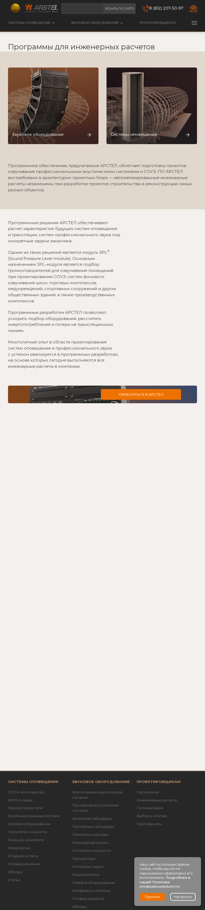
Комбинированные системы (34, 816)
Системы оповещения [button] (29, 23)
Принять (152, 897)
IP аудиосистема (23, 856)
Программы (148, 792)
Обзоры (15, 872)
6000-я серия (20, 800)
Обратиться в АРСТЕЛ (141, 394)
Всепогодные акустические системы (97, 795)
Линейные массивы (90, 834)
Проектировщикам (157, 23)
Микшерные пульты (90, 842)
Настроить (183, 897)
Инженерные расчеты (157, 800)
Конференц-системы (91, 890)
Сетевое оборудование (29, 824)
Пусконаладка (150, 808)
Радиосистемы (85, 874)
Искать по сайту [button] (119, 8)
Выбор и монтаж (152, 816)
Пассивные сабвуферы (93, 826)
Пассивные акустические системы (95, 808)
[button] (194, 22)
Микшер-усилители (26, 840)
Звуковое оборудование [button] (95, 23)
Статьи (14, 880)
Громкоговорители (25, 808)
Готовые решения (24, 864)
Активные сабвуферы (92, 818)
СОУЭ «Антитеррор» (26, 792)
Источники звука (87, 866)
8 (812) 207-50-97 (166, 8)
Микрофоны (19, 848)
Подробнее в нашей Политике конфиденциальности (165, 882)
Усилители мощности (27, 832)
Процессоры (83, 858)
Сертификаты (149, 824)
